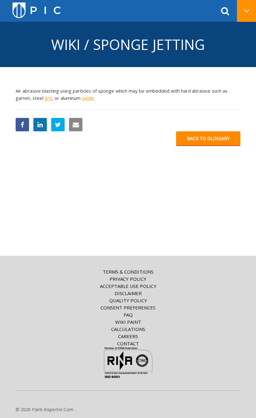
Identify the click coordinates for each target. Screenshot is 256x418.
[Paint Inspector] (36, 10)
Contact (128, 343)
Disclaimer (128, 293)
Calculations (128, 329)
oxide (88, 98)
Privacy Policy (128, 279)
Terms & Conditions (128, 272)
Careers (128, 336)
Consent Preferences (128, 307)
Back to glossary (208, 138)
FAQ (128, 315)
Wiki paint (128, 322)
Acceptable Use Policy (128, 286)
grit (48, 98)
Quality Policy (128, 300)
